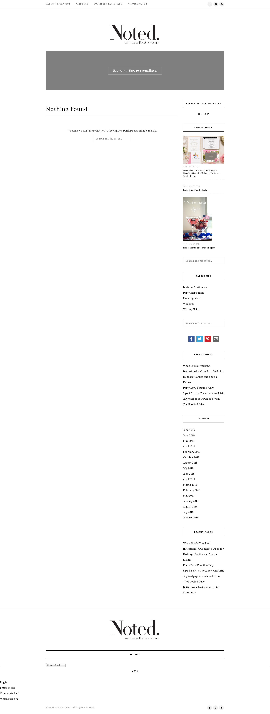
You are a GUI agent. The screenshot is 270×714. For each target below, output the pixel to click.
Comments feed (9, 693)
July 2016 (188, 512)
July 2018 (188, 468)
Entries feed (7, 687)
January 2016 (190, 517)
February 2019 (191, 451)
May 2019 (188, 440)
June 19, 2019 (194, 244)
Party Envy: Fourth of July (195, 190)
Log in (4, 682)
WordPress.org (9, 698)
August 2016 (190, 506)
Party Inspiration (58, 4)
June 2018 (189, 473)
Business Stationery (108, 4)
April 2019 (189, 446)
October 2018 (191, 457)
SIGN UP (203, 114)
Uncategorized (192, 298)
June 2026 (189, 429)
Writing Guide (137, 4)
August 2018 (190, 462)
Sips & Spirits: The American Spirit (199, 248)
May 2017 (188, 495)
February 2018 (191, 490)
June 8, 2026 (194, 166)
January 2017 (190, 501)
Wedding (82, 4)
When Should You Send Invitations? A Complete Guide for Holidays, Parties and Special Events (201, 173)
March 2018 (190, 484)
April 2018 (189, 479)
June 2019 (189, 435)
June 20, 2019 (194, 186)
